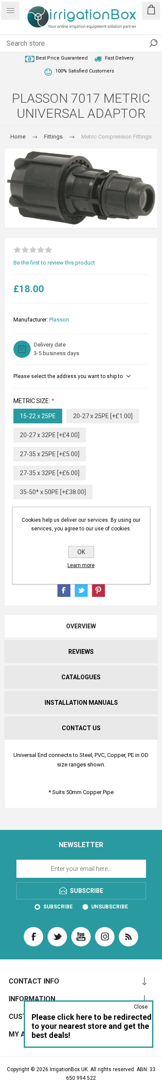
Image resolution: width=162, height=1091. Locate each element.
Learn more (81, 565)
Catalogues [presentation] (81, 677)
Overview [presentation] (81, 626)
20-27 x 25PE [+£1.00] (103, 416)
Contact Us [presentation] (81, 728)
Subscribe (58, 907)
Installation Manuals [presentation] (81, 702)
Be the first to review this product (54, 262)
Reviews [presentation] (81, 651)
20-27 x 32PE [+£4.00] (49, 435)
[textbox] (72, 43)
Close (141, 1007)
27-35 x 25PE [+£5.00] (49, 454)
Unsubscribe (109, 907)
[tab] (81, 626)
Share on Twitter (81, 590)
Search (153, 43)
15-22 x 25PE (38, 416)
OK (81, 552)
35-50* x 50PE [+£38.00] (53, 492)
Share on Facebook (63, 590)
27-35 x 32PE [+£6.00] (49, 473)
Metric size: (32, 400)
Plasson (59, 319)
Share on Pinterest (98, 590)
